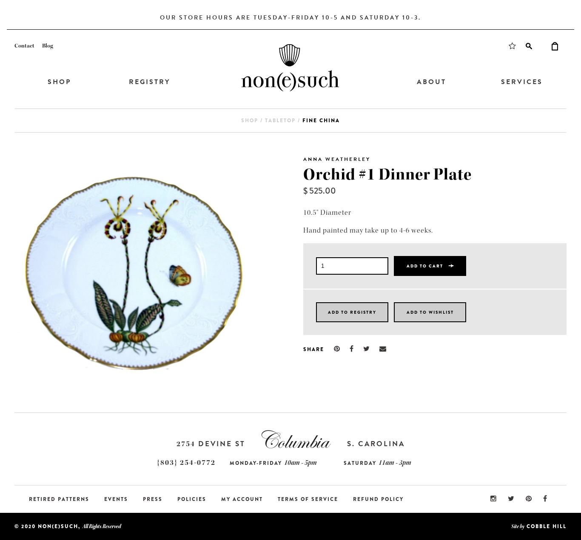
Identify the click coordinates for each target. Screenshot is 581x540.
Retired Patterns (59, 499)
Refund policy (378, 499)
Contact (24, 45)
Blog (47, 45)
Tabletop (280, 120)
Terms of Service (308, 499)
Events (116, 499)
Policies (191, 499)
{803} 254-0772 (186, 462)
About (431, 82)
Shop (59, 82)
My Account (242, 499)
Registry (149, 82)
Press (152, 499)
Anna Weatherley (336, 159)
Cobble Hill (547, 526)
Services (522, 82)
